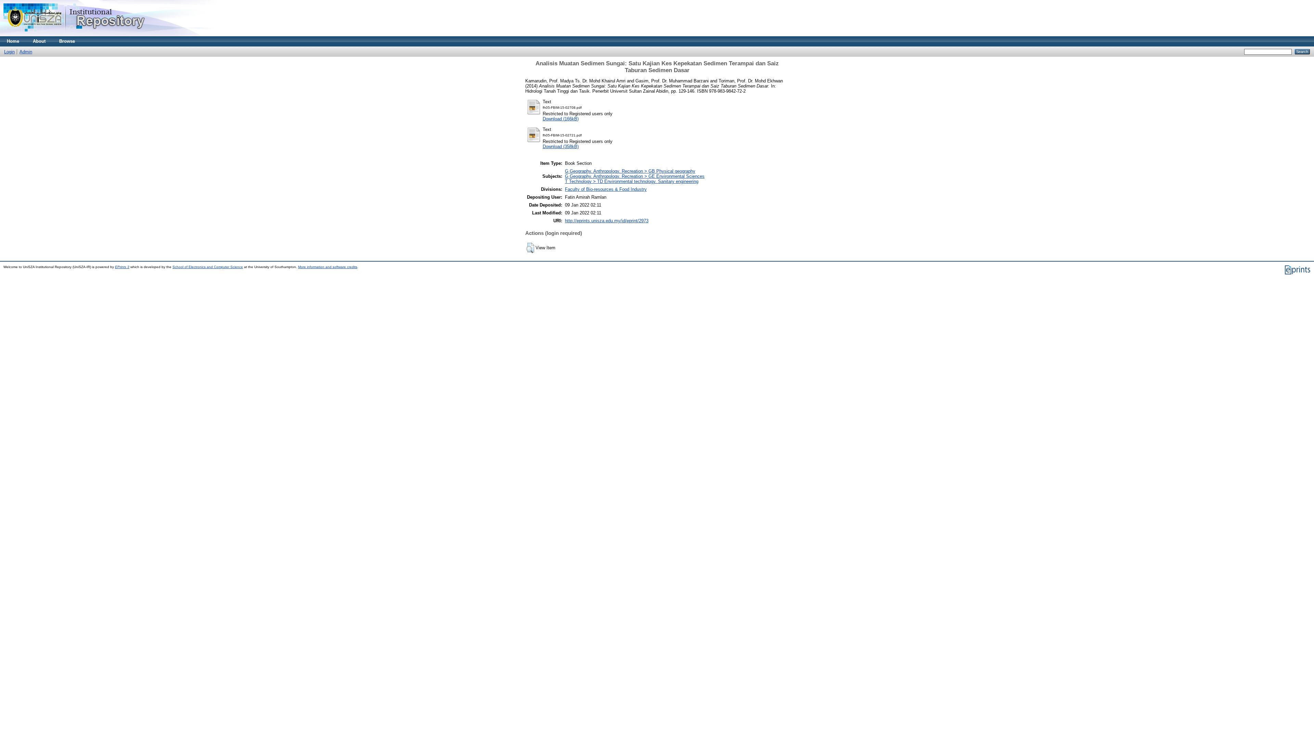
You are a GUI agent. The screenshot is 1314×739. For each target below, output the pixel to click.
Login (9, 51)
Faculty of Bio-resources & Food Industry (606, 189)
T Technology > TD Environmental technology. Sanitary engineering (631, 181)
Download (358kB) (561, 146)
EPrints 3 (122, 267)
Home (13, 41)
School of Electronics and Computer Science (207, 267)
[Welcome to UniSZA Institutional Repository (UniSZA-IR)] (74, 34)
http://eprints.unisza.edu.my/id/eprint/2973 (606, 220)
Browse (67, 41)
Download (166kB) (561, 118)
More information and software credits (327, 267)
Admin (26, 51)
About (39, 41)
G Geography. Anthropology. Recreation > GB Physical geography (630, 171)
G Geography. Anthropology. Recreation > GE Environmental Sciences (635, 176)
